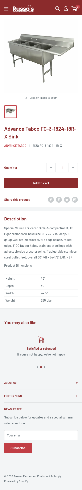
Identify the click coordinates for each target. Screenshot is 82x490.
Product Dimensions (18, 265)
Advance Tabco (15, 145)
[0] (74, 8)
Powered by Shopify (16, 481)
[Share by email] (75, 199)
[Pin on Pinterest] (59, 199)
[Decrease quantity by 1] (50, 167)
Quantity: (10, 167)
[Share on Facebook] (51, 199)
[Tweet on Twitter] (67, 199)
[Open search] (57, 8)
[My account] (66, 8)
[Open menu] (6, 8)
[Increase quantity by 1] (73, 167)
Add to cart (41, 183)
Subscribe (18, 448)
